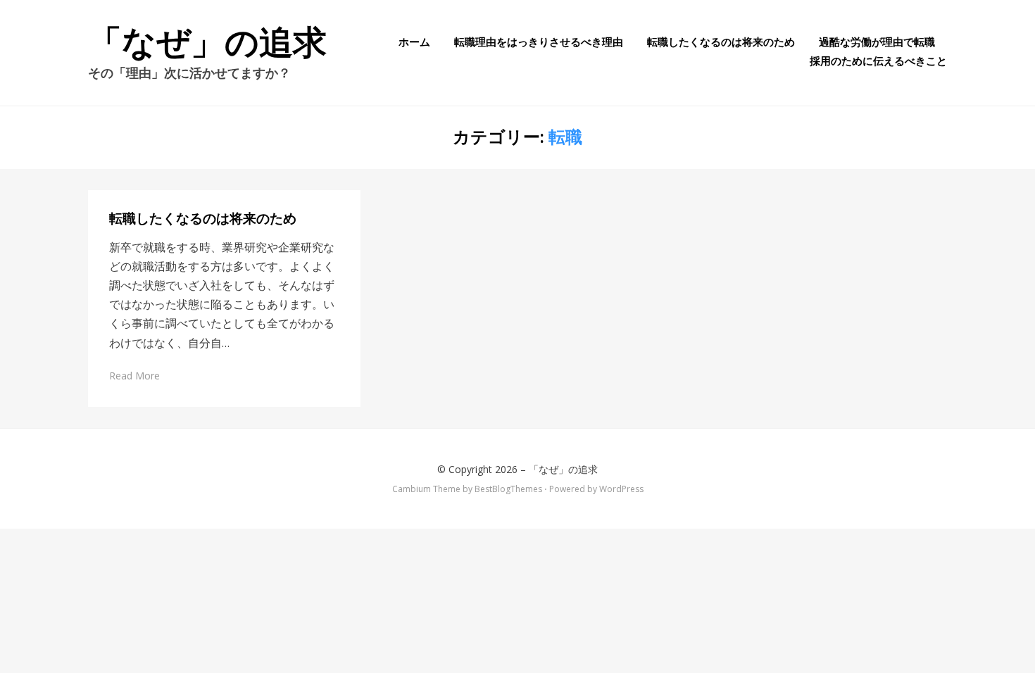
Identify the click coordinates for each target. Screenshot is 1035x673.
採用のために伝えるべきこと (878, 61)
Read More (134, 375)
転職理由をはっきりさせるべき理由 (538, 41)
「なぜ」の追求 (207, 43)
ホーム (414, 41)
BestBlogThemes (508, 489)
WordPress (621, 489)
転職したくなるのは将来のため (721, 41)
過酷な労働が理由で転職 (877, 41)
